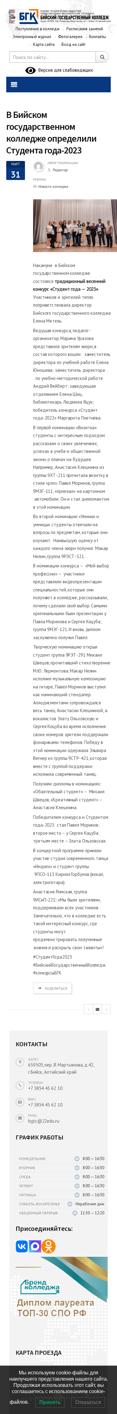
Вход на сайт (73, 44)
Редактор (59, 170)
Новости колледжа (53, 186)
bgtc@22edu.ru (43, 1121)
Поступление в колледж (38, 29)
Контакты (97, 36)
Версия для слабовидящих (64, 70)
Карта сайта (44, 44)
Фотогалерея (70, 36)
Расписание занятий (84, 29)
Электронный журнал (31, 36)
